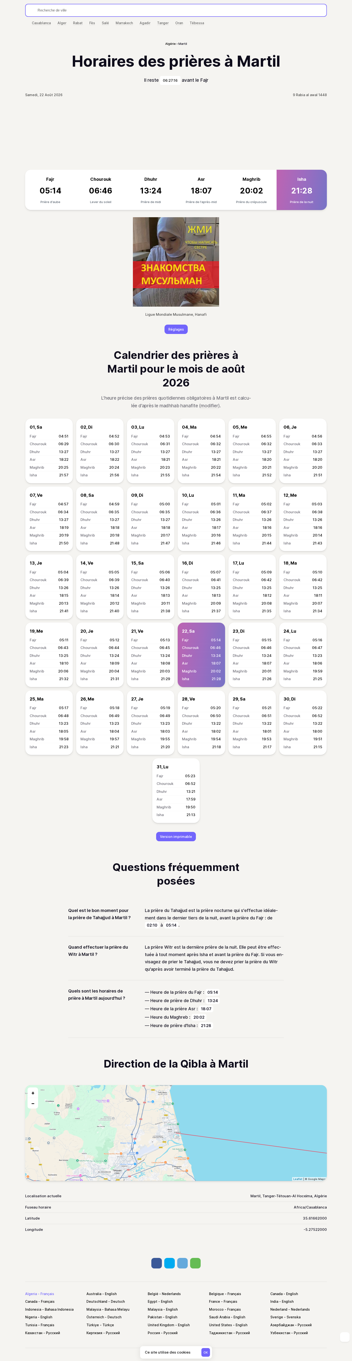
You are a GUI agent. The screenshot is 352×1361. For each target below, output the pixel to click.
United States (220, 1325)
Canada (276, 1294)
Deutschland (96, 1301)
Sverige (276, 1317)
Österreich (95, 1317)
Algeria (31, 1294)
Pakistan (155, 1317)
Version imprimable (176, 837)
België (153, 1294)
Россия (154, 1333)
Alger (61, 23)
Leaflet (297, 1179)
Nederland (278, 1309)
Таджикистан (220, 1333)
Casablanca (41, 23)
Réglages (176, 329)
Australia (93, 1294)
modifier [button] (209, 406)
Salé (105, 23)
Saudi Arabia (219, 1317)
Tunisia (31, 1325)
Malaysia (93, 1309)
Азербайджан (282, 1325)
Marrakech (124, 23)
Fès (92, 23)
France (214, 1301)
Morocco (216, 1309)
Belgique (216, 1294)
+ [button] (33, 1093)
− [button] (33, 1103)
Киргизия (94, 1333)
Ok (206, 1352)
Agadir (145, 23)
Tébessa (197, 23)
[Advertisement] (176, 133)
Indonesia (33, 1309)
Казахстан (33, 1333)
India (274, 1301)
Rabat (78, 23)
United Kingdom (161, 1325)
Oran (179, 23)
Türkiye (92, 1325)
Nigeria (31, 1317)
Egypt (152, 1301)
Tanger (163, 23)
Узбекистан (280, 1333)
